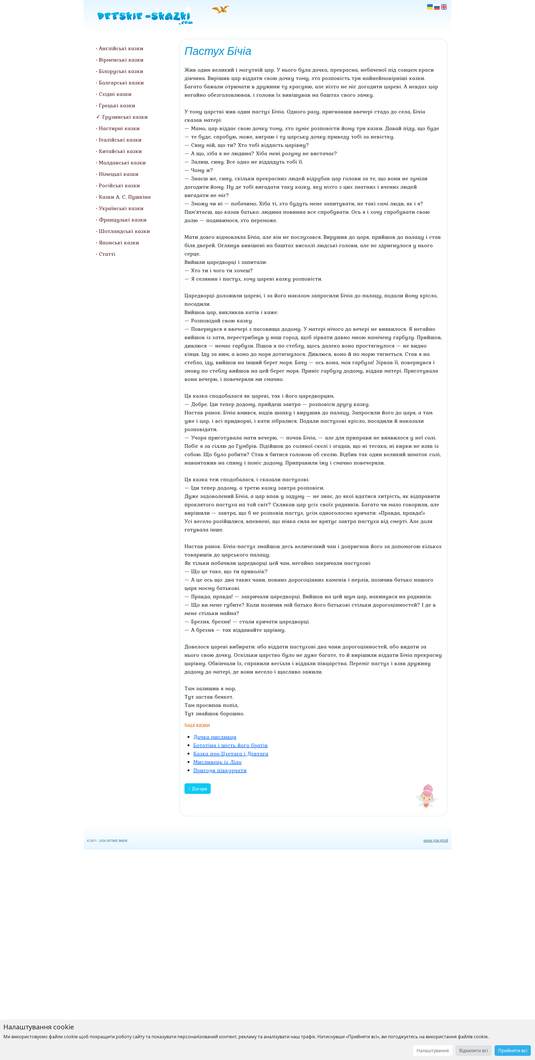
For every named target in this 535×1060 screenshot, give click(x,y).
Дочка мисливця (214, 737)
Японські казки (119, 242)
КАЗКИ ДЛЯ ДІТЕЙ (436, 841)
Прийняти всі (512, 1050)
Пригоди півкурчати (220, 770)
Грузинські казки (125, 117)
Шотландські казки (124, 231)
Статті (107, 254)
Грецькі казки (117, 105)
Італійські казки (120, 139)
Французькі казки (123, 219)
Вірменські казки (121, 59)
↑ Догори (197, 788)
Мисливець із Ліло (217, 762)
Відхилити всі (473, 1050)
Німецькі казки (118, 174)
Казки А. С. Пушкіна (125, 197)
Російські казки (119, 185)
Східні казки (115, 94)
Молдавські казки (122, 162)
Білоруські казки (121, 71)
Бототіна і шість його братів (230, 745)
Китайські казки (120, 151)
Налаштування (433, 1050)
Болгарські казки (121, 82)
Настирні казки (119, 128)
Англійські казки (121, 48)
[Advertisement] (267, 954)
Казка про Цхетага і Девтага (230, 753)
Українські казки (121, 208)
